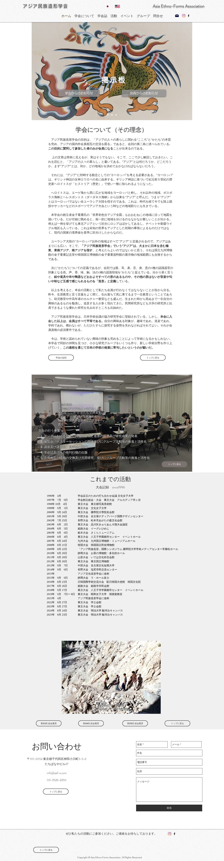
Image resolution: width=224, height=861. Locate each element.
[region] (112, 423)
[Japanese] (107, 6)
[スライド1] (107, 115)
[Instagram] (183, 15)
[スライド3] (116, 115)
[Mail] (177, 15)
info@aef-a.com (57, 773)
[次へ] (187, 71)
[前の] (36, 71)
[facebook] (188, 15)
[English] (117, 6)
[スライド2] (111, 115)
